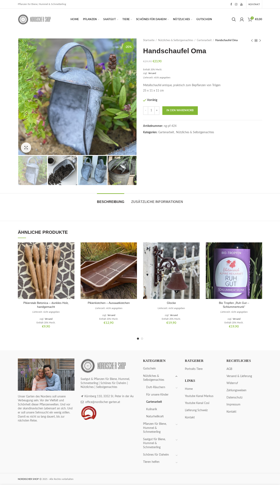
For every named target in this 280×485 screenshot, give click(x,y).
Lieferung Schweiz (196, 410)
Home (189, 389)
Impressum (233, 404)
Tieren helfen (151, 462)
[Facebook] (231, 4)
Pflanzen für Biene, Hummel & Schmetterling (155, 427)
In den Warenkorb (180, 110)
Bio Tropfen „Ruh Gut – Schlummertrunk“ (234, 304)
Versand (152, 73)
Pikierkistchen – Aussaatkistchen (109, 302)
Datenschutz (234, 397)
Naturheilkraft (155, 416)
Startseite (149, 40)
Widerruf (232, 383)
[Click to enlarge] (26, 147)
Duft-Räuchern (155, 387)
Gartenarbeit (204, 40)
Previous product (252, 40)
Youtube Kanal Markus (199, 396)
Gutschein (149, 368)
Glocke (171, 302)
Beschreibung (110, 202)
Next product (260, 40)
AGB (229, 369)
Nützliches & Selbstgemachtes (175, 40)
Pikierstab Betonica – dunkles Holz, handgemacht (46, 304)
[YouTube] (241, 4)
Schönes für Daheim (156, 454)
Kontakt (190, 417)
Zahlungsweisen (236, 390)
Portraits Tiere (194, 369)
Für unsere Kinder (157, 394)
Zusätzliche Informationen (157, 202)
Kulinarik (151, 409)
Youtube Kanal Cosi (197, 403)
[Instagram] (236, 4)
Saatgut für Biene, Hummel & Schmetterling (154, 443)
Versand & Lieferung (239, 376)
